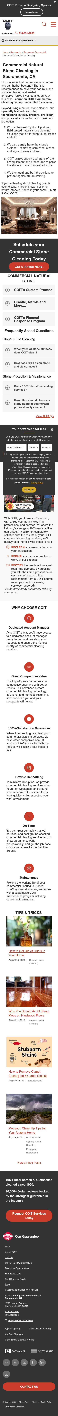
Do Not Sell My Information (18, 1262)
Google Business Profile (20, 1320)
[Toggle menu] (53, 24)
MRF (7, 1246)
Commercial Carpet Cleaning (19, 1339)
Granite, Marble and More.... (30, 303)
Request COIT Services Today (29, 1215)
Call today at (18, 33)
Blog (7, 1284)
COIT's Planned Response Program (29, 319)
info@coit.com (12, 1314)
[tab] (29, 351)
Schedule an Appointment (19, 40)
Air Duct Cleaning (14, 1334)
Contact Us (29, 1386)
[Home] (8, 25)
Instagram (15, 1362)
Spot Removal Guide (15, 1279)
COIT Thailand (45, 1351)
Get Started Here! (29, 267)
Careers (9, 1257)
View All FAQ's (45, 416)
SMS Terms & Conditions (14, 1406)
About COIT (11, 1252)
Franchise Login (13, 1273)
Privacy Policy (24, 1402)
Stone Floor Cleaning (40, 1328)
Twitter (24, 1362)
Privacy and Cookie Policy (42, 1402)
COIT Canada (18, 1351)
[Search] (44, 24)
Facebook (6, 1362)
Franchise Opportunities (17, 1268)
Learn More (31, 12)
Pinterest (33, 1362)
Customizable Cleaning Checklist (21, 1289)
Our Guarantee (27, 1236)
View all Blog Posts (29, 1162)
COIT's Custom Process (33, 289)
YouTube (6, 1374)
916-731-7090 (12, 1311)
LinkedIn (42, 1362)
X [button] (55, 2)
